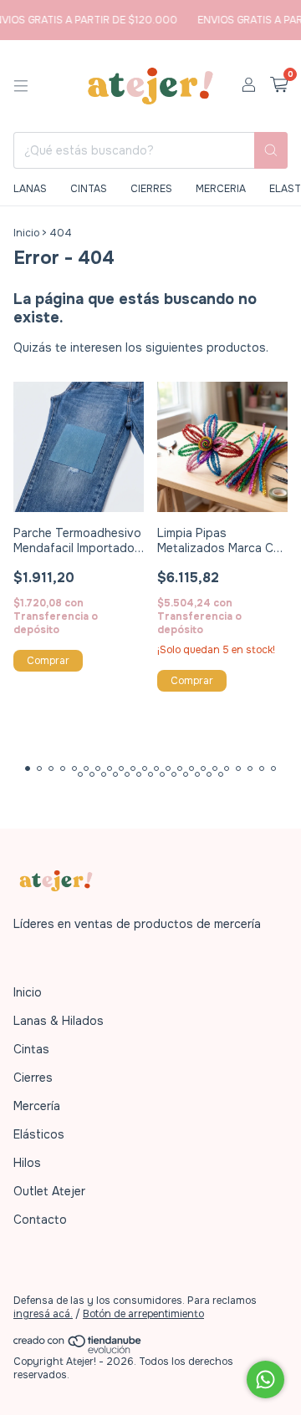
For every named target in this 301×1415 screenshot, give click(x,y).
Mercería (36, 1105)
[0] (279, 85)
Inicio (26, 233)
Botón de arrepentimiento (143, 1314)
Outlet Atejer (49, 1191)
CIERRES (151, 188)
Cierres (33, 1077)
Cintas (31, 1049)
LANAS (30, 188)
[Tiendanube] (78, 1350)
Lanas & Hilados (58, 1020)
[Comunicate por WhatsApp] (265, 1379)
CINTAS (88, 188)
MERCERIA (221, 188)
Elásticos (38, 1134)
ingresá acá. (43, 1314)
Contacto (40, 1219)
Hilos (27, 1162)
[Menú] (20, 86)
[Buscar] (271, 150)
